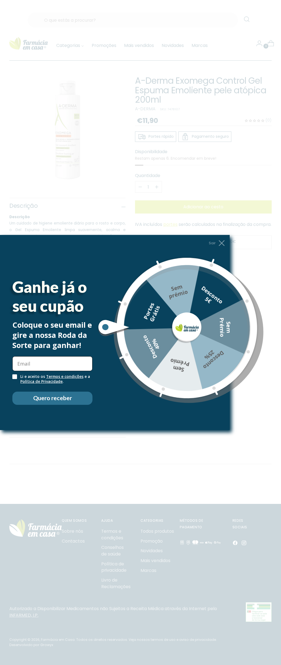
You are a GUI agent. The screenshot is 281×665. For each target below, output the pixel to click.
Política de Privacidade (41, 381)
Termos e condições (64, 376)
